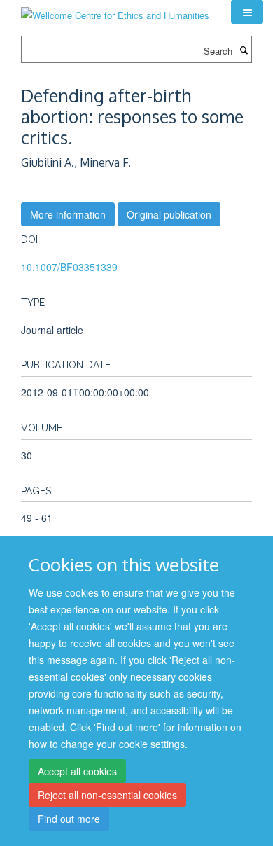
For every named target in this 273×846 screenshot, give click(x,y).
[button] (247, 12)
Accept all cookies (77, 771)
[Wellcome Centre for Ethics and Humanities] (115, 10)
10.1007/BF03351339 (69, 267)
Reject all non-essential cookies (107, 795)
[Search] (243, 49)
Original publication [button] (169, 214)
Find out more (69, 819)
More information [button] (68, 214)
